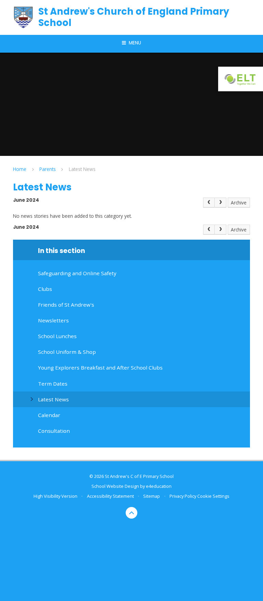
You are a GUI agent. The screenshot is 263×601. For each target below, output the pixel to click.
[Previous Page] (209, 203)
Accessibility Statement (110, 496)
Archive (239, 202)
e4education (159, 486)
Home (19, 169)
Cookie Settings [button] (213, 496)
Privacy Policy (183, 496)
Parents (47, 169)
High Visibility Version (55, 496)
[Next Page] (220, 203)
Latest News (82, 169)
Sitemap (151, 496)
